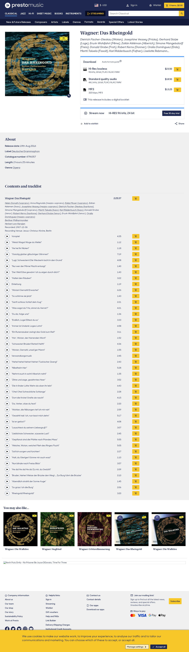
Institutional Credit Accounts (58, 629)
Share (181, 123)
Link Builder (51, 620)
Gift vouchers (52, 612)
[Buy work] (135, 198)
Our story (9, 612)
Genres (77, 22)
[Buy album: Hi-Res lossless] (177, 69)
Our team (9, 604)
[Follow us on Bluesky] (20, 629)
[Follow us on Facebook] (8, 629)
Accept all (160, 646)
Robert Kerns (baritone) (25, 213)
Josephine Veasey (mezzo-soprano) (39, 206)
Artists (54, 22)
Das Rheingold (22, 198)
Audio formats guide (110, 62)
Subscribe (175, 601)
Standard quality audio (103, 79)
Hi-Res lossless (98, 69)
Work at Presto (12, 620)
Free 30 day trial (171, 113)
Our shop (9, 608)
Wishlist (157, 5)
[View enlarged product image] (37, 64)
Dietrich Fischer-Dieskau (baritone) (76, 206)
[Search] (181, 13)
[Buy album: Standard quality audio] (177, 79)
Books (59, 13)
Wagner (9, 198)
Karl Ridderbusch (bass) (72, 210)
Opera (16, 167)
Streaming (97, 13)
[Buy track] (135, 236)
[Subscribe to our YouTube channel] (32, 629)
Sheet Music (44, 13)
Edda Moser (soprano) (76, 203)
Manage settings (135, 646)
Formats (89, 21)
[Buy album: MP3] (177, 90)
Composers (41, 22)
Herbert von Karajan (15, 223)
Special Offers (116, 22)
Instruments (73, 13)
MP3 (91, 89)
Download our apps (95, 609)
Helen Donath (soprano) (17, 203)
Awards (101, 21)
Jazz (23, 13)
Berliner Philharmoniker (16, 220)
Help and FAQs (52, 616)
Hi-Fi (31, 13)
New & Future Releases (18, 22)
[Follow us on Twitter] (14, 629)
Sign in (134, 5)
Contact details (94, 599)
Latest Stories (135, 22)
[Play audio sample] (7, 236)
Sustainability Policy (14, 616)
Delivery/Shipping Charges (58, 625)
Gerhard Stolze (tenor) (49, 213)
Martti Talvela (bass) (48, 210)
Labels (65, 22)
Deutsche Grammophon (26, 151)
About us (9, 599)
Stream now (96, 113)
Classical (11, 13)
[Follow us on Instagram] (26, 629)
